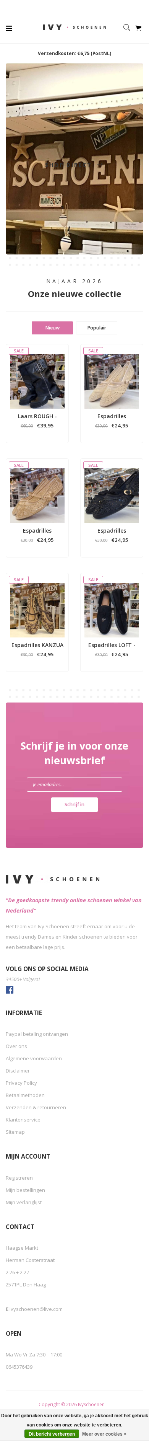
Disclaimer (18, 1070)
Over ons (16, 1046)
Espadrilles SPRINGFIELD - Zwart (112, 531)
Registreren (19, 1177)
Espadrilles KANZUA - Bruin (37, 645)
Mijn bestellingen (25, 1190)
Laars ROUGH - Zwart (37, 416)
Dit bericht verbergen (52, 1434)
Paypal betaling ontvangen (37, 1033)
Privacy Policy (21, 1082)
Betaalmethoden (25, 1095)
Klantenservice (23, 1119)
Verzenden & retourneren (36, 1107)
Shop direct (70, 164)
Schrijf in (74, 804)
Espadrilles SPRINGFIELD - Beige (112, 416)
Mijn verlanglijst (24, 1202)
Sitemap (15, 1131)
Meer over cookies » (104, 1434)
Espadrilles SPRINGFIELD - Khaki (37, 531)
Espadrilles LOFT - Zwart (112, 645)
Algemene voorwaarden (34, 1058)
